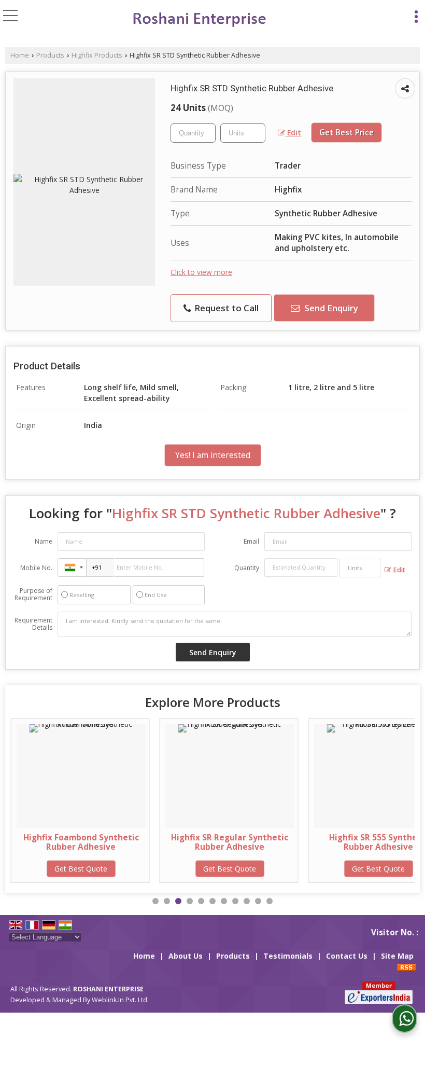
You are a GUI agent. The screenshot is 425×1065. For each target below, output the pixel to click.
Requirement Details (33, 624)
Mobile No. (36, 567)
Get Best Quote (80, 869)
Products (50, 55)
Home (19, 55)
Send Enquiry (330, 308)
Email (251, 541)
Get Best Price (346, 132)
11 (269, 901)
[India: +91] (72, 567)
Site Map (397, 956)
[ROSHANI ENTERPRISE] (198, 19)
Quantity (246, 567)
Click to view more (201, 272)
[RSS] (407, 967)
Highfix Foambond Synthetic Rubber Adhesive (81, 842)
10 (258, 901)
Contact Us (346, 956)
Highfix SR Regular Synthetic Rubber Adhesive (229, 842)
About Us (185, 956)
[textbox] (242, 133)
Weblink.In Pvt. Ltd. (120, 999)
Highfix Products (97, 55)
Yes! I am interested (212, 455)
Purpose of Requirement (33, 594)
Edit (293, 132)
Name (43, 541)
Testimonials (288, 956)
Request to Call (225, 308)
